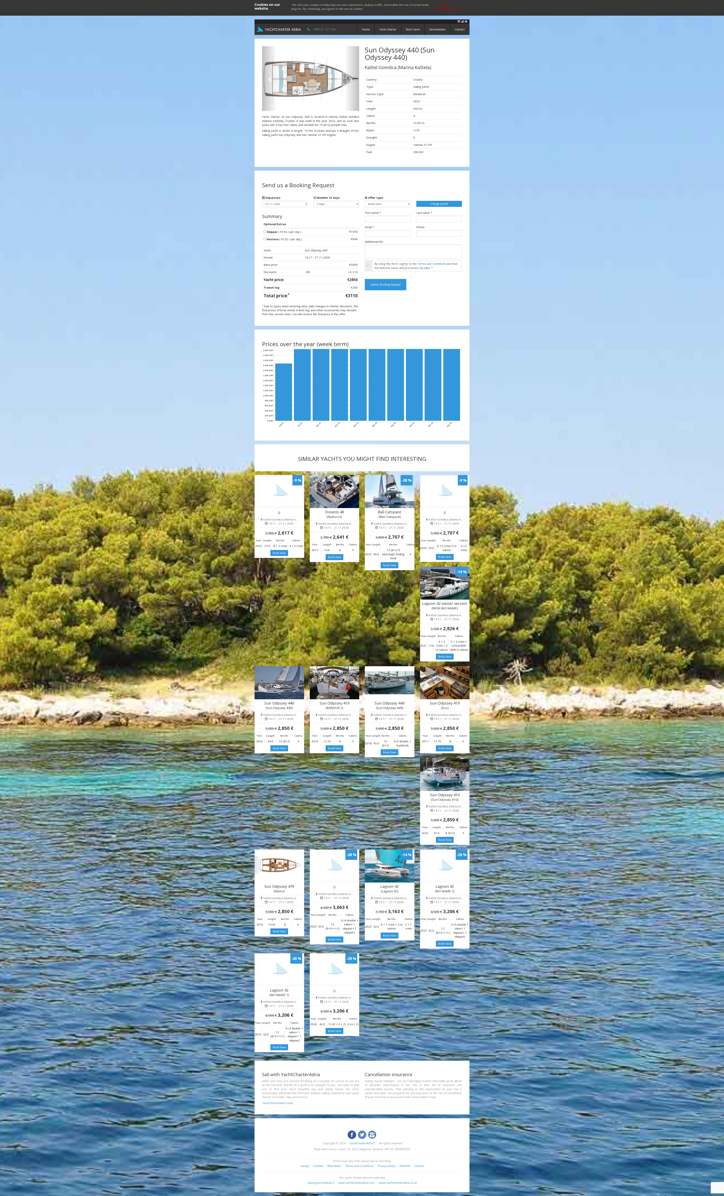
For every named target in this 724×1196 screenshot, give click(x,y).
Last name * (424, 213)
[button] (269, 78)
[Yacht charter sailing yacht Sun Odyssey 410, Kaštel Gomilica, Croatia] (445, 774)
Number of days (328, 197)
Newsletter (334, 1166)
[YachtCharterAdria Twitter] (362, 1134)
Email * (369, 227)
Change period (439, 204)
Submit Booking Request (385, 284)
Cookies (318, 1166)
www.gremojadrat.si (321, 1182)
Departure (272, 197)
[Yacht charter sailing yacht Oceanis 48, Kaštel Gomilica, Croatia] (334, 491)
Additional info (374, 241)
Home (366, 29)
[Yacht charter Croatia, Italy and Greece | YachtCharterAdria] (279, 29)
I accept (444, 5)
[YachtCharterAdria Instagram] (372, 1134)
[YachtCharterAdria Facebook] (352, 1134)
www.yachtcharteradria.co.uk (398, 1182)
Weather (404, 1166)
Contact (460, 29)
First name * (373, 213)
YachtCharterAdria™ (362, 1143)
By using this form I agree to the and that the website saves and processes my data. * (415, 266)
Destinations (437, 29)
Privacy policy (386, 1166)
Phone (420, 227)
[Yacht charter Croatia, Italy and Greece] (462, 21)
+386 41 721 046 (324, 29)
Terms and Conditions (431, 264)
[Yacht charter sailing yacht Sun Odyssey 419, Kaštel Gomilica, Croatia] (334, 682)
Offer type (375, 197)
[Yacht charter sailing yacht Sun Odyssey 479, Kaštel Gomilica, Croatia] (279, 866)
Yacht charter (388, 29)
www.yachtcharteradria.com (356, 1182)
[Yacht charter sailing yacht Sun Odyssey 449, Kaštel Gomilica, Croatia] (389, 682)
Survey (304, 1166)
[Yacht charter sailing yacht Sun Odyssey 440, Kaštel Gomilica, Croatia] (279, 682)
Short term (413, 29)
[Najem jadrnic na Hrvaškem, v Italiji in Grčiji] (458, 21)
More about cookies (450, 9)
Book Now (279, 553)
